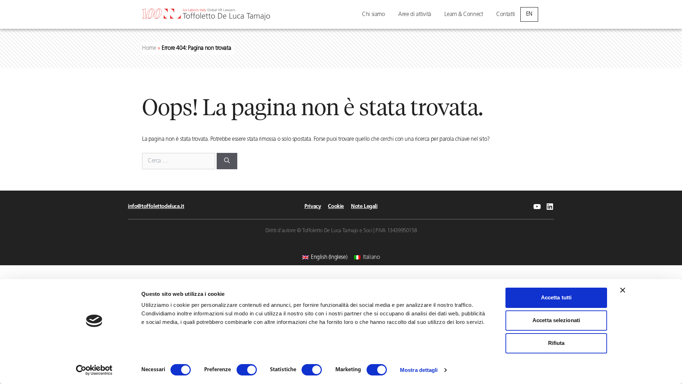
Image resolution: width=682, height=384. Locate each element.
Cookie (336, 206)
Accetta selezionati (556, 320)
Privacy (312, 206)
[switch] (247, 369)
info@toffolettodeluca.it (156, 206)
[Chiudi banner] (622, 290)
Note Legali (364, 206)
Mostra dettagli (419, 370)
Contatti (505, 14)
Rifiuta (556, 343)
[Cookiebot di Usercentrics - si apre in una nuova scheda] (94, 370)
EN (529, 14)
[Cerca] (227, 161)
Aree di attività (414, 14)
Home (149, 48)
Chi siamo (373, 14)
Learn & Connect (463, 14)
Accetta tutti (556, 297)
